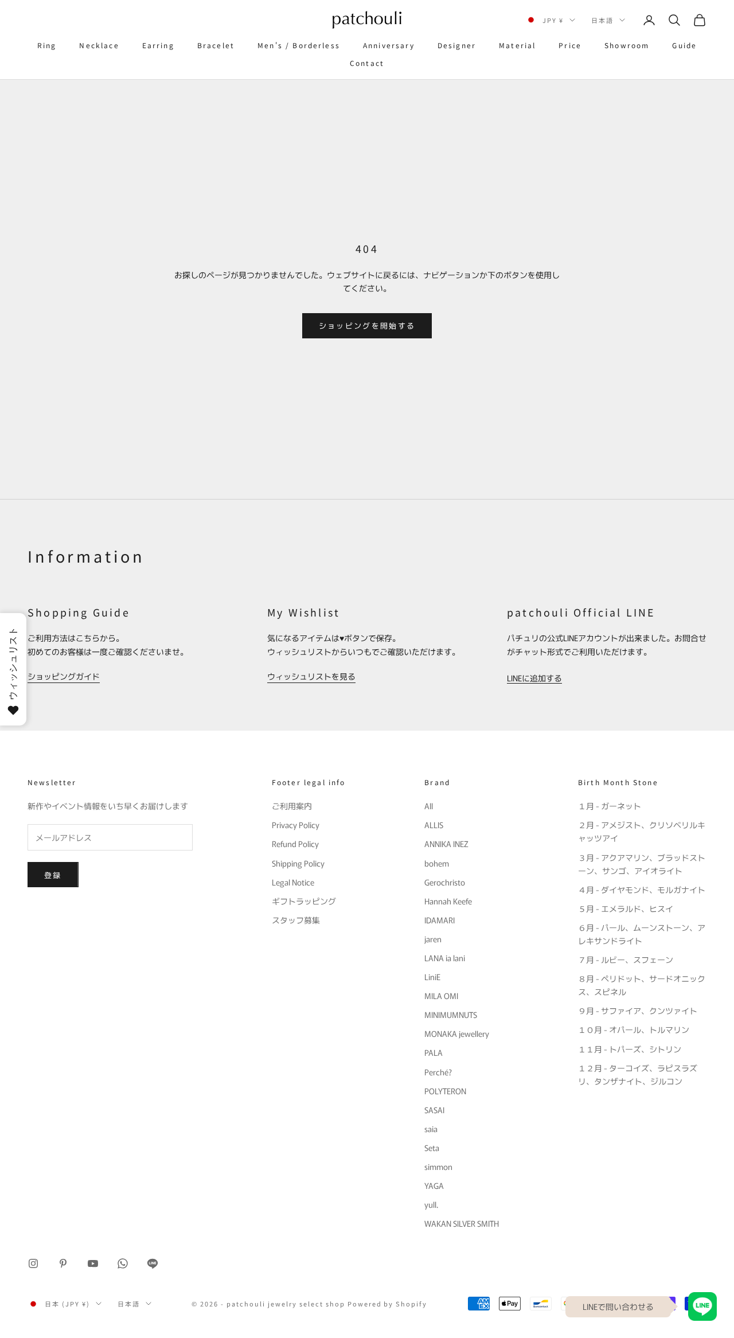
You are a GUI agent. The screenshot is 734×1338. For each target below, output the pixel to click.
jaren (433, 939)
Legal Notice (293, 882)
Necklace (99, 45)
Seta (431, 1147)
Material (517, 45)
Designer (457, 45)
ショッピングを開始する (367, 325)
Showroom (626, 45)
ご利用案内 (292, 806)
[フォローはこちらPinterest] (63, 1263)
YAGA (434, 1185)
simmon (438, 1166)
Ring (47, 45)
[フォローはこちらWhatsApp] (122, 1263)
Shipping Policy (298, 863)
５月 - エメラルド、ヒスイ (625, 908)
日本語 (602, 20)
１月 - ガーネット (609, 806)
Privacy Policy (295, 824)
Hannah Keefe (448, 901)
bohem (436, 863)
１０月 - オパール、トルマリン (633, 1029)
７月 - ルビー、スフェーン (625, 959)
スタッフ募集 (296, 920)
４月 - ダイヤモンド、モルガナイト (641, 889)
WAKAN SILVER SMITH (461, 1223)
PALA (433, 1052)
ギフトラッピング (304, 901)
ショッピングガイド (64, 676)
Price (570, 45)
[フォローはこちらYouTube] (93, 1263)
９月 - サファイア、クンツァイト (637, 1010)
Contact (367, 63)
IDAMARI (439, 920)
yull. (431, 1204)
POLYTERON (445, 1091)
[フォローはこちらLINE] (152, 1263)
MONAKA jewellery (456, 1033)
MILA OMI (441, 995)
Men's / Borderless (298, 45)
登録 (53, 874)
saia (431, 1128)
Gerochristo (444, 882)
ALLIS (433, 824)
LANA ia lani (444, 957)
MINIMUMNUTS (450, 1014)
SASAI (434, 1109)
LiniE (432, 976)
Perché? (438, 1072)
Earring (158, 45)
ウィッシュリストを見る (311, 676)
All (428, 806)
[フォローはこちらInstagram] (33, 1263)
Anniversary (389, 45)
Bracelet (216, 45)
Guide (684, 45)
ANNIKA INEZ (446, 843)
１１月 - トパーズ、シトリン (629, 1049)
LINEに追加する (534, 678)
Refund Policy (295, 843)
